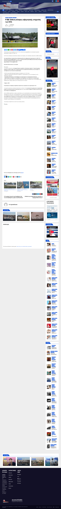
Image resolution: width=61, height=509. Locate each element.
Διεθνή (16, 10)
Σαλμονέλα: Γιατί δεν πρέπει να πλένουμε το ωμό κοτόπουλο (54, 252)
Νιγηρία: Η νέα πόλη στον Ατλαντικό (54, 132)
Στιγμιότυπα (14, 17)
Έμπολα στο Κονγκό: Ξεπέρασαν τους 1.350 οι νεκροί (54, 127)
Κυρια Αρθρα (53, 407)
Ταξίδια (9, 11)
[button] (56, 11)
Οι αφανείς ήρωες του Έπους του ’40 (54, 409)
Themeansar (4, 507)
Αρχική (6, 10)
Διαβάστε (7, 17)
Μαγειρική (5, 11)
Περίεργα (32, 11)
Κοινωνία (10, 479)
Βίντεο (10, 488)
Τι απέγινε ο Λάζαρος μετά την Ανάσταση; (54, 361)
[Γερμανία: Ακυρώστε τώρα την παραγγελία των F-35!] (36, 184)
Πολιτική (20, 10)
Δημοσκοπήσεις (50, 10)
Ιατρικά (18, 11)
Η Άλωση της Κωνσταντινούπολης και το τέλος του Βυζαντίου (54, 355)
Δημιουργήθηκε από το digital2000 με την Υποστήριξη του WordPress (12, 506)
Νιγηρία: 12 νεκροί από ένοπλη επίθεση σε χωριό (54, 98)
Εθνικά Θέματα (37, 10)
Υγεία (10, 483)
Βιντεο (40, 11)
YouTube (20, 478)
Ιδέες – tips (27, 11)
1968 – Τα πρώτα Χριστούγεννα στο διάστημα (54, 389)
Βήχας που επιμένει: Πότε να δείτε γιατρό (54, 304)
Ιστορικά (44, 11)
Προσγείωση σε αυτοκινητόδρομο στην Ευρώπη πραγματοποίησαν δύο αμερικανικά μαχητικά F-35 (10, 189)
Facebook (20, 474)
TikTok (19, 483)
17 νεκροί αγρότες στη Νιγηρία (54, 161)
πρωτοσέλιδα (51, 197)
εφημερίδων (55, 197)
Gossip (22, 11)
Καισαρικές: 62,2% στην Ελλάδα (54, 275)
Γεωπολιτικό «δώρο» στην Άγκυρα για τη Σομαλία (54, 173)
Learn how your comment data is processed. (24, 246)
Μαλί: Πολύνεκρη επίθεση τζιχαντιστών (54, 92)
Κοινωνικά (14, 11)
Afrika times (43, 10)
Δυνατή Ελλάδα (17, 5)
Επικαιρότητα (11, 10)
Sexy (36, 11)
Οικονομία (26, 10)
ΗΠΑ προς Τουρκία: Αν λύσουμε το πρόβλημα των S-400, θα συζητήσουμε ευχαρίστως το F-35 (22, 189)
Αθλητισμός (31, 10)
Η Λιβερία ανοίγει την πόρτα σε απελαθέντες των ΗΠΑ (54, 87)
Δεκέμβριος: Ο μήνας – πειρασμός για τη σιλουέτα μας (54, 322)
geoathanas (12, 24)
